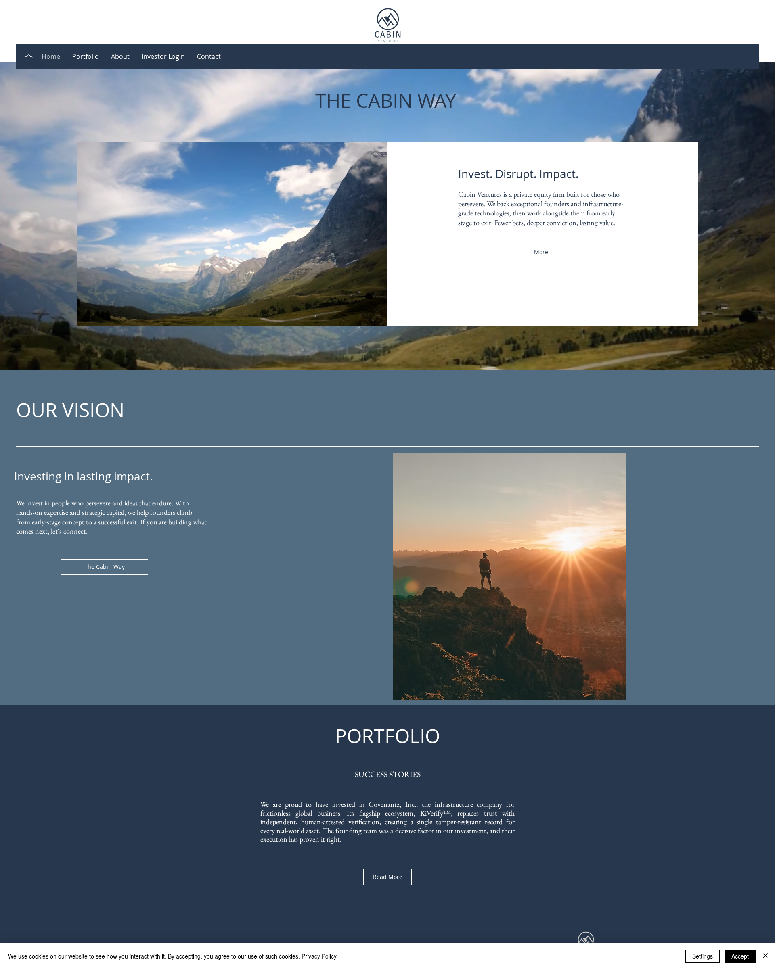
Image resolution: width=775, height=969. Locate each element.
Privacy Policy (319, 956)
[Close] (765, 956)
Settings (702, 956)
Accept (740, 956)
